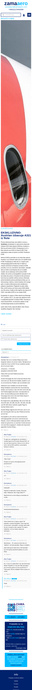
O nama (16, 684)
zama (16, 3)
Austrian (8, 314)
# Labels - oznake (16, 617)
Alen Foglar (13, 456)
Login (4, 324)
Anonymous (13, 436)
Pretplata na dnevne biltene (16, 678)
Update (16, 681)
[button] (29, 15)
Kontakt (16, 687)
